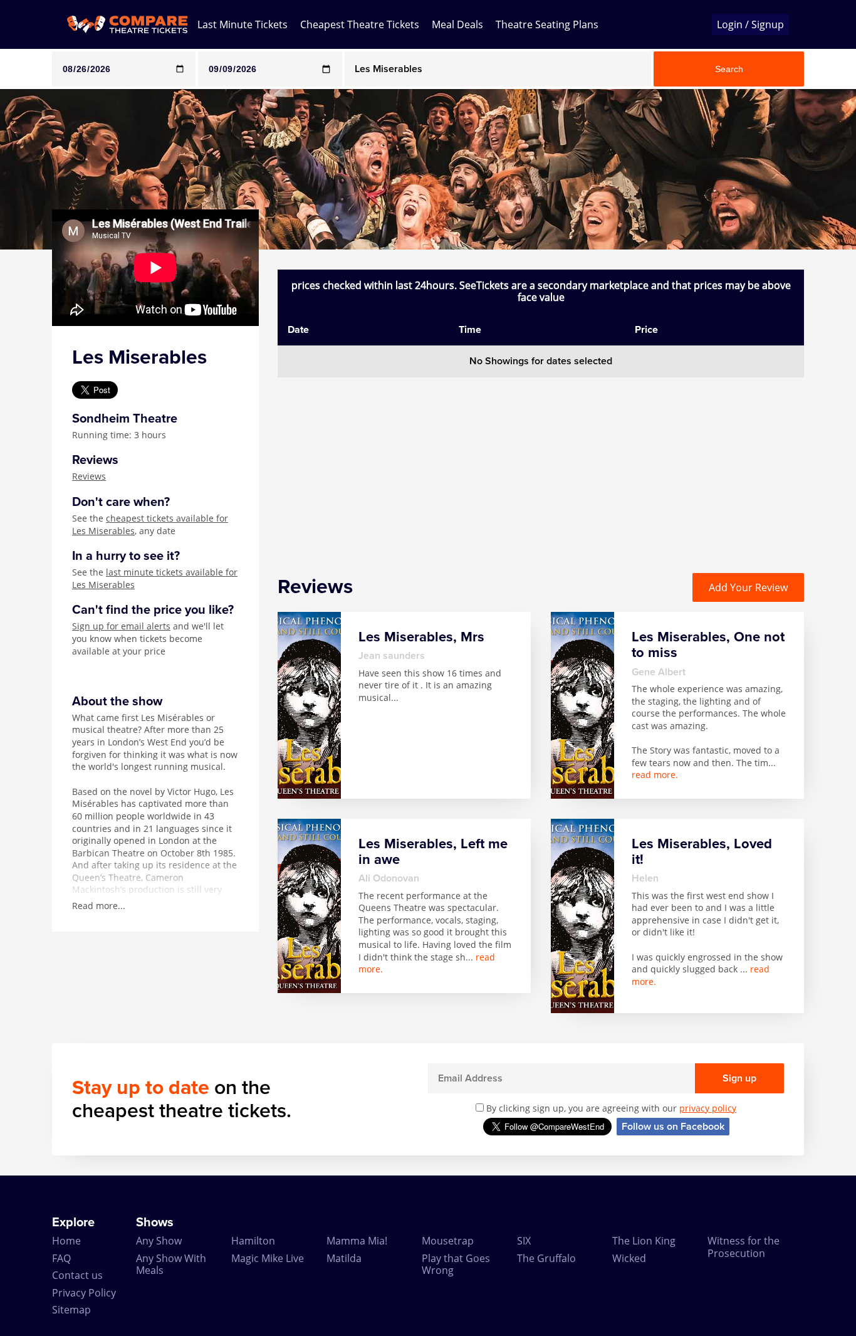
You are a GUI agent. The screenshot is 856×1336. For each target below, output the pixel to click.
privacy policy (707, 1108)
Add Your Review (748, 587)
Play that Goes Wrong (456, 1264)
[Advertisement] (541, 465)
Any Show (159, 1241)
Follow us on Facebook (673, 1126)
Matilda (344, 1258)
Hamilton (253, 1241)
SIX (524, 1241)
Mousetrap (448, 1241)
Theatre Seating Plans (547, 24)
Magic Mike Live (267, 1258)
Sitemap (71, 1310)
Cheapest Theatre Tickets (359, 24)
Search (729, 69)
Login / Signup (750, 24)
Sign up (739, 1078)
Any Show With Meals (171, 1264)
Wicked (629, 1258)
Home (66, 1241)
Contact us (77, 1275)
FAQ (61, 1258)
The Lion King (644, 1241)
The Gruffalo (546, 1258)
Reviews (89, 476)
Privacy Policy (84, 1293)
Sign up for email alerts (121, 626)
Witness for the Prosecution (743, 1247)
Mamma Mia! (356, 1241)
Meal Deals (457, 24)
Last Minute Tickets (242, 24)
